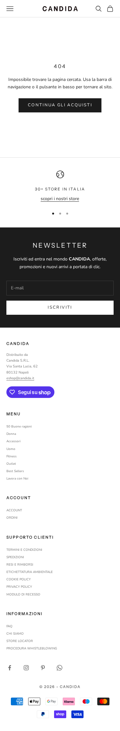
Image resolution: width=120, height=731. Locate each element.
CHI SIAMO (15, 633)
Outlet (11, 464)
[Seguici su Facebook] (9, 668)
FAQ (9, 626)
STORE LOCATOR (19, 641)
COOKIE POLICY (18, 579)
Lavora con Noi (17, 478)
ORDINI (12, 517)
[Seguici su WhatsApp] (59, 668)
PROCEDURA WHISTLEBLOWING (31, 648)
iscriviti (60, 307)
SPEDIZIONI (15, 557)
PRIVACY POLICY (19, 587)
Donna (11, 434)
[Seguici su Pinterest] (43, 668)
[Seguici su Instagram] (26, 668)
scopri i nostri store (60, 199)
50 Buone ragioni (19, 426)
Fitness (11, 456)
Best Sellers (15, 471)
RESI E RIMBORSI (19, 564)
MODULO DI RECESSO (23, 594)
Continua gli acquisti (60, 105)
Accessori (13, 441)
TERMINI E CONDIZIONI (24, 550)
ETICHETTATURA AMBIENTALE (29, 572)
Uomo (10, 449)
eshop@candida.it (20, 378)
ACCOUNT (14, 510)
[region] (60, 186)
